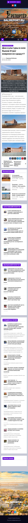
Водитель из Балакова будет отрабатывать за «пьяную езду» (18, 195)
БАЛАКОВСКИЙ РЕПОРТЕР (8, 45)
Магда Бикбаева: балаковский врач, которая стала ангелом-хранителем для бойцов (16, 342)
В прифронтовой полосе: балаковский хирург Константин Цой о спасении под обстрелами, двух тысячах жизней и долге (14, 326)
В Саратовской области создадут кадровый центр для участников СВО (15, 212)
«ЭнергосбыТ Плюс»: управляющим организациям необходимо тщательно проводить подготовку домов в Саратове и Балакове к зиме (14, 251)
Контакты (18, 518)
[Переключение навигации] (18, 39)
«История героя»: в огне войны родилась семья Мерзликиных (14, 407)
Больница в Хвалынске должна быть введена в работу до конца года (14, 298)
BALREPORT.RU (14, 20)
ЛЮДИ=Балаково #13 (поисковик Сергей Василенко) (13, 441)
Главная (9, 518)
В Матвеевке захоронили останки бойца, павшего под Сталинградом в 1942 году (16, 419)
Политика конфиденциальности (14, 520)
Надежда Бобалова (11, 58)
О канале (14, 518)
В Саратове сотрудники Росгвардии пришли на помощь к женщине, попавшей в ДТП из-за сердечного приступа (13, 240)
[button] (21, 39)
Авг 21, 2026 (15, 178)
